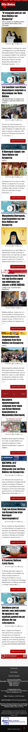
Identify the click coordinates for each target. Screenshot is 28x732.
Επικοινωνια (24, 0)
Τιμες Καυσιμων (17, 0)
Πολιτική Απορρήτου (14, 676)
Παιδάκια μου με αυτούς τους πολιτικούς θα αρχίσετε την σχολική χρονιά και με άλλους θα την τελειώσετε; (14, 615)
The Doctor (15, 475)
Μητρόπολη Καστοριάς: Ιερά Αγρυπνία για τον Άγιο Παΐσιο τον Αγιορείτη (13, 220)
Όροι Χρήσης (14, 672)
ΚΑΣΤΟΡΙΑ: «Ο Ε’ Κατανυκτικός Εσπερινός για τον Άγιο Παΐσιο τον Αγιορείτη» (13, 467)
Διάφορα (21, 475)
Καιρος (10, 0)
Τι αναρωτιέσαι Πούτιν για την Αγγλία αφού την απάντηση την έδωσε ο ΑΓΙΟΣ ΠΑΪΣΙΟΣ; (13, 280)
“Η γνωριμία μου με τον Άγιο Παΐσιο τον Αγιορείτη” (14, 15)
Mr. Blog (15, 43)
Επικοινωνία (14, 668)
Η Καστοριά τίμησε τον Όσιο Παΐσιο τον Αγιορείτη (13, 154)
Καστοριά (20, 43)
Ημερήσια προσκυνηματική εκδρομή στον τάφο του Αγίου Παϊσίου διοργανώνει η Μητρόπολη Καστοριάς (13, 407)
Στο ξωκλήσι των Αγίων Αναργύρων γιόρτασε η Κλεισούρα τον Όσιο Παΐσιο (14, 92)
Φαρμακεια (5, 0)
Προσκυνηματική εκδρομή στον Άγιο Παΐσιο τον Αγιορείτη (12, 339)
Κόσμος (20, 307)
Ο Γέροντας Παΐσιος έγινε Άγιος (11, 562)
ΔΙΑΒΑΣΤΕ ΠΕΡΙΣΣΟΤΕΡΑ (17, 69)
